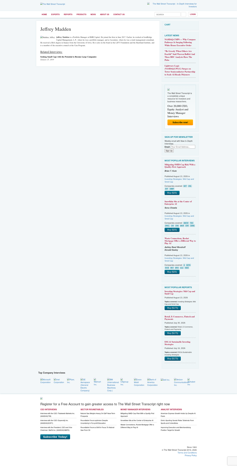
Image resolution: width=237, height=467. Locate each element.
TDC (191, 223)
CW (172, 226)
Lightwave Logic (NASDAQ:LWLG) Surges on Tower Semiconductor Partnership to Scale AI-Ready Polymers (180, 70)
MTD (177, 268)
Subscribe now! (180, 122)
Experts (55, 14)
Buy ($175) (172, 308)
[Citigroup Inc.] (125, 381)
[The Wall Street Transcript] (52, 3)
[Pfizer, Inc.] (71, 380)
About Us (104, 14)
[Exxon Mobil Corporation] (139, 381)
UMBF (172, 189)
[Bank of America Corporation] (152, 381)
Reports (68, 14)
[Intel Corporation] (59, 380)
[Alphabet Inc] (192, 381)
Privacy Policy (191, 455)
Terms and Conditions (187, 452)
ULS (181, 268)
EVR (187, 226)
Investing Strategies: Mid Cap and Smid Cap (180, 292)
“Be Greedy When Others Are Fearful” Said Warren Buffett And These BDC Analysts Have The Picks (180, 55)
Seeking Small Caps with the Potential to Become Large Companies (68, 56)
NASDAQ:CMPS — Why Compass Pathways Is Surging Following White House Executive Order (180, 42)
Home (44, 14)
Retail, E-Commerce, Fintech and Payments (180, 317)
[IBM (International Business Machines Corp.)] (113, 384)
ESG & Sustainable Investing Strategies (177, 343)
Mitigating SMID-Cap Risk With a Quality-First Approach (180, 165)
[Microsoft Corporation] (45, 380)
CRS (177, 226)
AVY (166, 189)
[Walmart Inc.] (98, 381)
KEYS (188, 265)
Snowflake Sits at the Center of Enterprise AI (178, 202)
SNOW (186, 223)
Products (81, 14)
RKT (172, 268)
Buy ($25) (172, 193)
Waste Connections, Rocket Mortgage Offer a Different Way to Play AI (180, 241)
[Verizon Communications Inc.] (181, 381)
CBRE (192, 226)
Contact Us (119, 14)
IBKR (182, 226)
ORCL (167, 226)
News (93, 14)
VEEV (187, 268)
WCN (167, 268)
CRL (189, 186)
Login (193, 14)
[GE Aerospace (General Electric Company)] (85, 384)
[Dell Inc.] (165, 379)
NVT (185, 186)
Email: (167, 146)
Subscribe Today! (55, 436)
